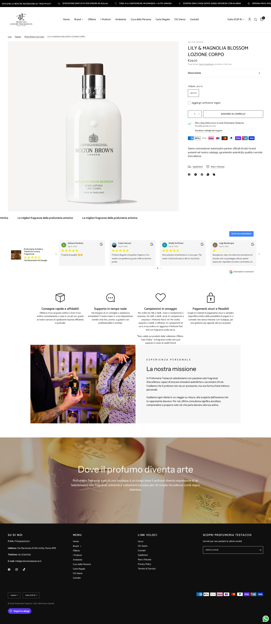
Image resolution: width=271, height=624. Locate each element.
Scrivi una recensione (241, 234)
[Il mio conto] (249, 19)
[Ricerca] (255, 19)
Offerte (92, 20)
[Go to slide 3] (155, 268)
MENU (77, 535)
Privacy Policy (144, 564)
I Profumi (106, 20)
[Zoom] (172, 48)
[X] (196, 174)
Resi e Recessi (144, 560)
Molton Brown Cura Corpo (34, 36)
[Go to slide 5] (160, 268)
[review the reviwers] (101, 245)
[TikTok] (26, 569)
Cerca (140, 541)
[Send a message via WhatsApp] (265, 618)
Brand (77, 20)
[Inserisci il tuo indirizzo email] (260, 550)
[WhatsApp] (208, 174)
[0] (261, 19)
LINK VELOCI (147, 535)
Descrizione (194, 73)
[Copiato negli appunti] (214, 174)
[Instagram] (18, 569)
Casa (10, 36)
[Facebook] (190, 174)
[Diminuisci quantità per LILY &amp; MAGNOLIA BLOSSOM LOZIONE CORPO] (190, 114)
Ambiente (120, 20)
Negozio (18, 36)
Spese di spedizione (206, 64)
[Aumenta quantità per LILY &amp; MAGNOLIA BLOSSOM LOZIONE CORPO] (199, 114)
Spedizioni (143, 555)
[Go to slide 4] (157, 268)
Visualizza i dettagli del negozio (208, 130)
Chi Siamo (179, 20)
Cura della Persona (141, 20)
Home (66, 20)
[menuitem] (66, 19)
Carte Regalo (163, 20)
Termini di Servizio (147, 569)
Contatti (194, 20)
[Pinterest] (203, 174)
